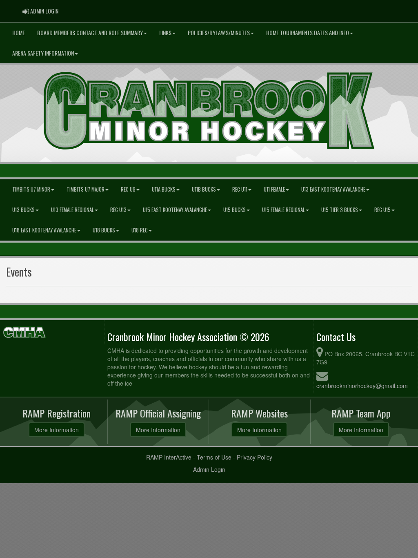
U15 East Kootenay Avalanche (175, 210)
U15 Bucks (234, 210)
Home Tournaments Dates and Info (307, 32)
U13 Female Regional (72, 210)
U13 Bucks (23, 210)
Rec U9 (128, 189)
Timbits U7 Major (85, 189)
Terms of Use (214, 457)
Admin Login (209, 469)
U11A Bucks (164, 189)
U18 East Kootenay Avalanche (44, 230)
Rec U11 (239, 189)
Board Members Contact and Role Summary (90, 32)
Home (18, 32)
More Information (56, 430)
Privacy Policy (254, 457)
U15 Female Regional (283, 210)
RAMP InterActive (168, 457)
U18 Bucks (104, 230)
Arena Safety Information (43, 53)
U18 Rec (139, 230)
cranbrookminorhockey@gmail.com (362, 386)
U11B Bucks (204, 189)
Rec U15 (382, 210)
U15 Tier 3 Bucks (339, 210)
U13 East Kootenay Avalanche (333, 189)
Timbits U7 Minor (31, 189)
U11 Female (274, 189)
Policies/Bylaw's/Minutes (219, 32)
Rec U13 (118, 210)
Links (165, 32)
